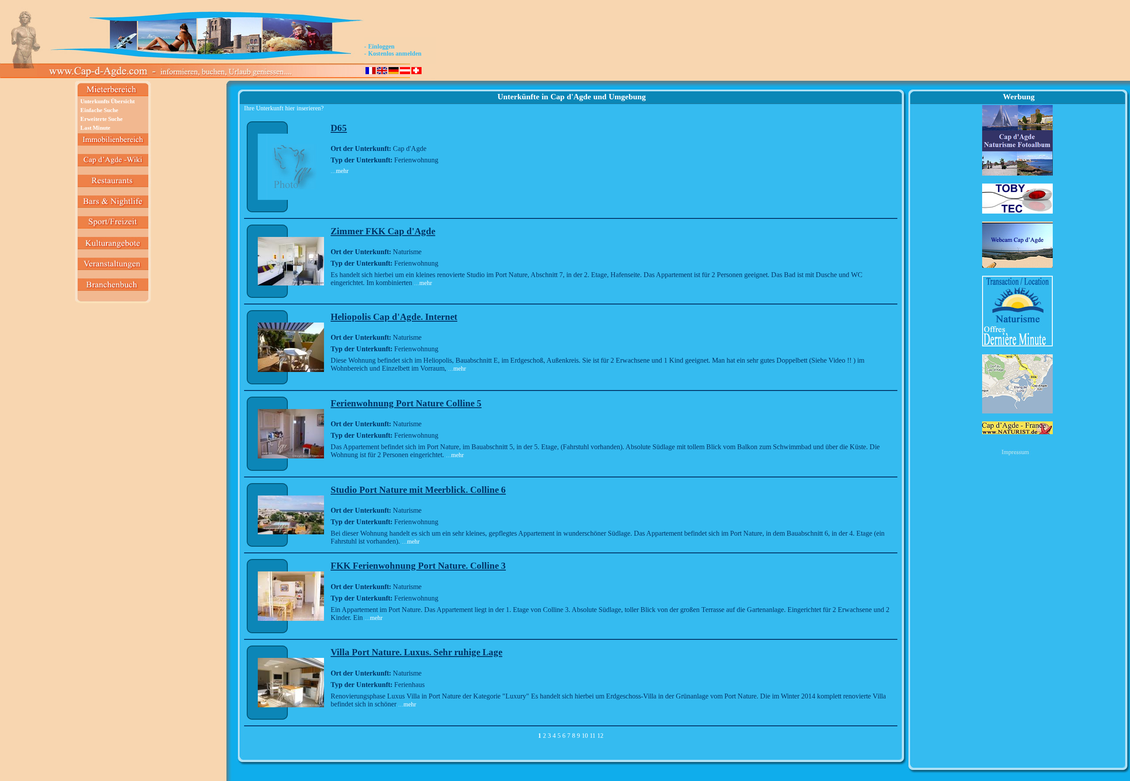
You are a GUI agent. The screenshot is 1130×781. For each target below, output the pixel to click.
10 (585, 735)
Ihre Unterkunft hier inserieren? (284, 108)
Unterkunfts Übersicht (107, 101)
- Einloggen (379, 46)
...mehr (340, 171)
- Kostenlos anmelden (393, 53)
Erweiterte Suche (101, 119)
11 (592, 735)
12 (600, 735)
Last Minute (95, 127)
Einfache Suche (99, 110)
